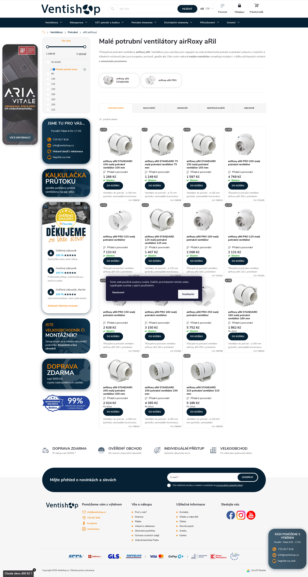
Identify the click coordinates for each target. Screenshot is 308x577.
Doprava (139, 517)
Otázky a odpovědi (189, 517)
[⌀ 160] (245, 295)
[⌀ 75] (162, 144)
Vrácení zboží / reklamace (68, 151)
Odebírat (247, 477)
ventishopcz (93, 529)
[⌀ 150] (203, 144)
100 (53, 78)
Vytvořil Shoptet (258, 570)
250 (53, 104)
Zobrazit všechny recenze (63, 306)
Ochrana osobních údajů (147, 535)
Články (183, 521)
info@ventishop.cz (63, 145)
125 (53, 84)
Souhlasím (188, 294)
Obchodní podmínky (145, 531)
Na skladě (56, 62)
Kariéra (183, 535)
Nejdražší (182, 108)
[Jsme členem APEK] (199, 556)
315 (53, 109)
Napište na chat (61, 157)
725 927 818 (60, 139)
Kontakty (184, 512)
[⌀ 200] (245, 144)
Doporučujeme (116, 108)
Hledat (187, 9)
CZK (208, 8)
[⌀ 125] (162, 220)
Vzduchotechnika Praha (146, 540)
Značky (183, 531)
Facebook (92, 523)
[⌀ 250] (203, 295)
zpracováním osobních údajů (229, 485)
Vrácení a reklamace (145, 526)
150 (53, 89)
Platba (138, 521)
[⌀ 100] (120, 144)
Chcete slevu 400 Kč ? (18, 573)
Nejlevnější (149, 108)
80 (52, 73)
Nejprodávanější (216, 108)
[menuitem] (53, 23)
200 (53, 99)
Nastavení (118, 292)
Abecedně (249, 108)
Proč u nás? (141, 512)
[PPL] (76, 556)
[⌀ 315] (120, 220)
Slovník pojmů (187, 526)
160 (53, 94)
